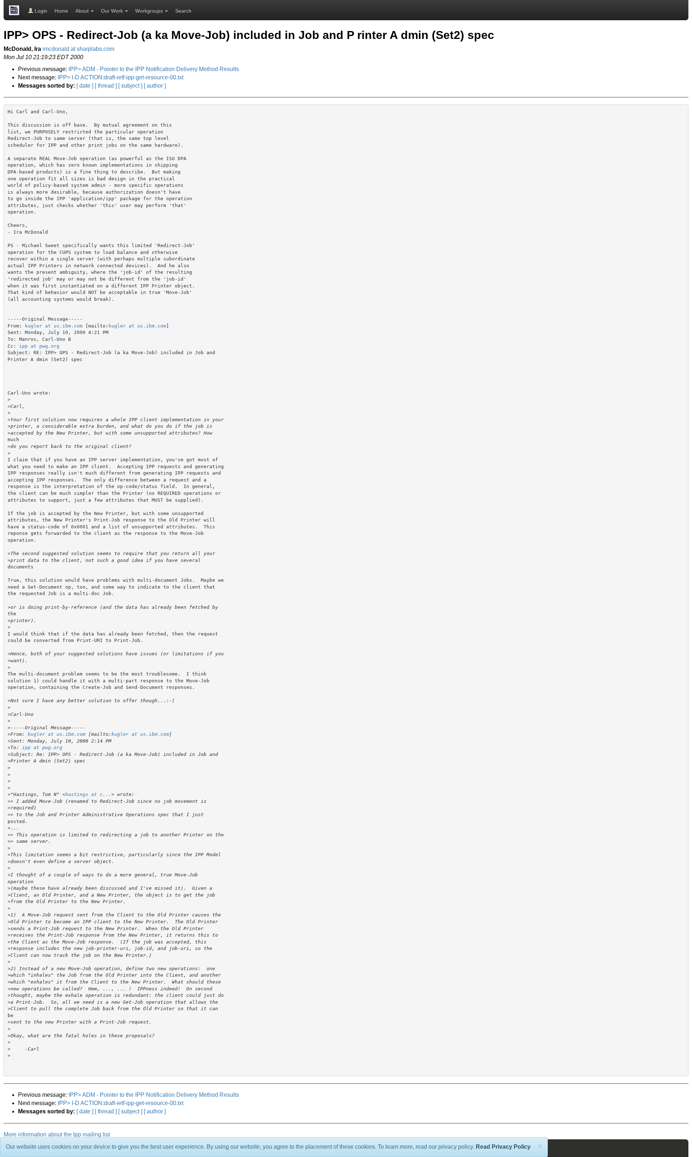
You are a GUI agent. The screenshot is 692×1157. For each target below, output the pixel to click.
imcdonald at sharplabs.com (78, 49)
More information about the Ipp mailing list (57, 1134)
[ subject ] (130, 86)
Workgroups (149, 11)
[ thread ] (106, 86)
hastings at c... (88, 794)
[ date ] (84, 86)
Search (183, 11)
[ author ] (155, 86)
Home (61, 11)
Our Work (112, 11)
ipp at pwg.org (39, 346)
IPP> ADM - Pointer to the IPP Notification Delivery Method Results (153, 69)
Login (40, 11)
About (82, 11)
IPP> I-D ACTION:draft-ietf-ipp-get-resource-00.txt (120, 77)
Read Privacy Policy (503, 1147)
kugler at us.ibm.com (54, 326)
